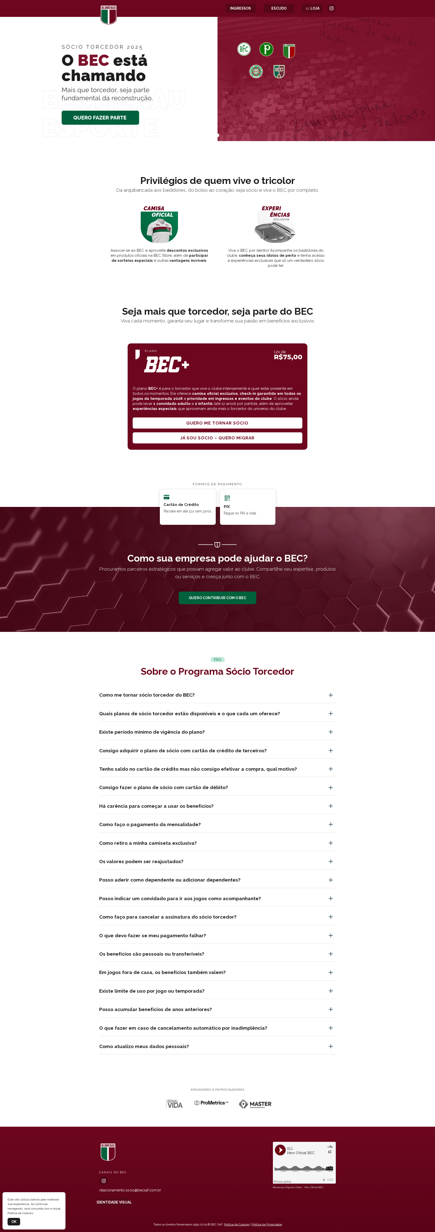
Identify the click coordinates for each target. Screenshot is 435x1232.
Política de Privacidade (267, 1224)
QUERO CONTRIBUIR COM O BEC (217, 598)
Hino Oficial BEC (313, 1187)
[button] (217, 135)
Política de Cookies (236, 1224)
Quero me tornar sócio (217, 423)
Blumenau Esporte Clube (287, 1187)
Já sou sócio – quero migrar (217, 437)
